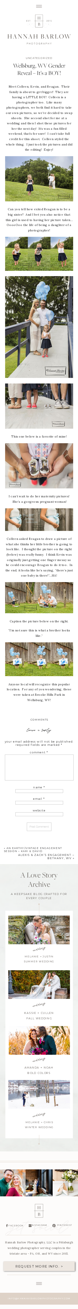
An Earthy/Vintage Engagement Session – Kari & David (33, 850)
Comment (39, 752)
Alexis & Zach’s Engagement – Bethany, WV (46, 856)
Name (39, 787)
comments (39, 719)
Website (39, 810)
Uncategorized (39, 58)
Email (39, 799)
